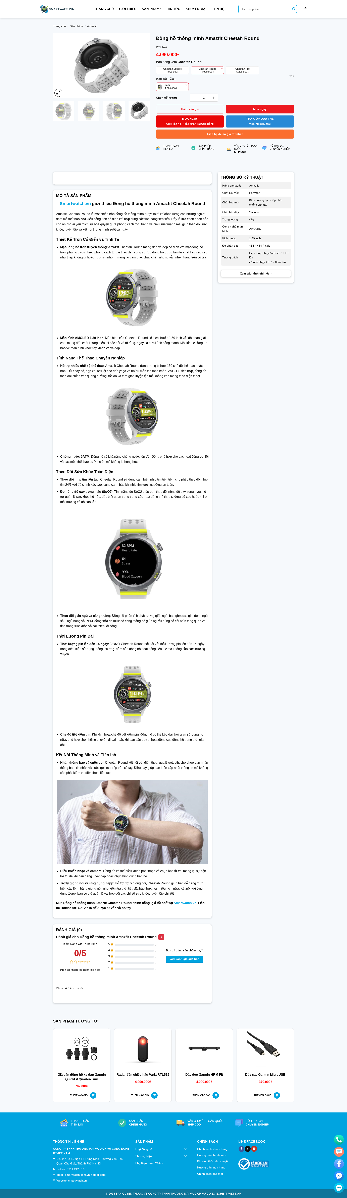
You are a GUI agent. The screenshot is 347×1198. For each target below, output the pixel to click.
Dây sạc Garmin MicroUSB (265, 1074)
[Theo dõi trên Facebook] (241, 1149)
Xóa (291, 76)
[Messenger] (339, 1176)
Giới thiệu (128, 9)
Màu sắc (161, 78)
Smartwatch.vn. (185, 903)
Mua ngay (260, 109)
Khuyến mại (196, 9)
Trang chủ (104, 9)
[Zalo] (339, 1188)
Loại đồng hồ (143, 1149)
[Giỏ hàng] (305, 9)
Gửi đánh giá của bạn (184, 958)
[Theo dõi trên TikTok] (248, 1149)
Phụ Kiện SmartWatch (149, 1163)
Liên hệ (217, 9)
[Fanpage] (339, 1164)
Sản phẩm (150, 9)
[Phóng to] (58, 93)
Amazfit (92, 26)
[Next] (143, 66)
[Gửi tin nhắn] (339, 1152)
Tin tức (173, 9)
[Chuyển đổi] (185, 1149)
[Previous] (60, 66)
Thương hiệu (143, 1156)
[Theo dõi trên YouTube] (254, 1149)
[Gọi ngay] (339, 1140)
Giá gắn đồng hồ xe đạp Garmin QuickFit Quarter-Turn (82, 1077)
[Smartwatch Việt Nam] (57, 9)
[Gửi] (294, 9)
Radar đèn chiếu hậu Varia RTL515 (142, 1074)
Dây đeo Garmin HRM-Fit (204, 1074)
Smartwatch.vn (75, 203)
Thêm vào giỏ (190, 109)
